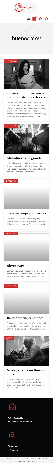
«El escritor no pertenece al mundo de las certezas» (26, 95)
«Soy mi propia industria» (26, 213)
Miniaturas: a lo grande (24, 158)
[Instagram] (46, 18)
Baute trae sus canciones (25, 318)
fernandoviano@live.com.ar (20, 421)
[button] (29, 18)
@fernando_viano (15, 450)
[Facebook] (40, 18)
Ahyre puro (15, 265)
